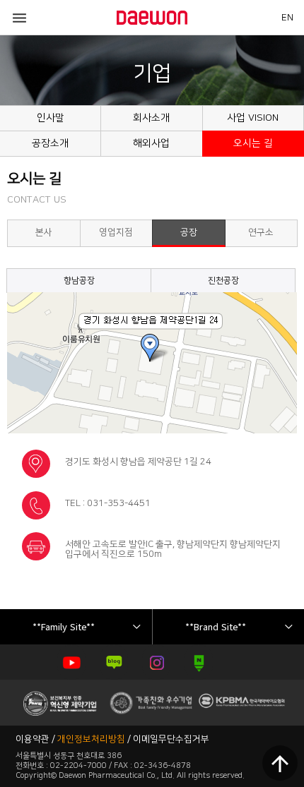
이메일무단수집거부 (171, 739)
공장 (188, 232)
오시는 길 (253, 143)
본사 (43, 232)
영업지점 (116, 232)
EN (287, 18)
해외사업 (151, 143)
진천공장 (223, 280)
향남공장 (79, 280)
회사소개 (151, 118)
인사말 (50, 118)
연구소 (261, 232)
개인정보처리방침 (91, 739)
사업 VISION (253, 118)
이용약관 (32, 739)
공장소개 (50, 143)
